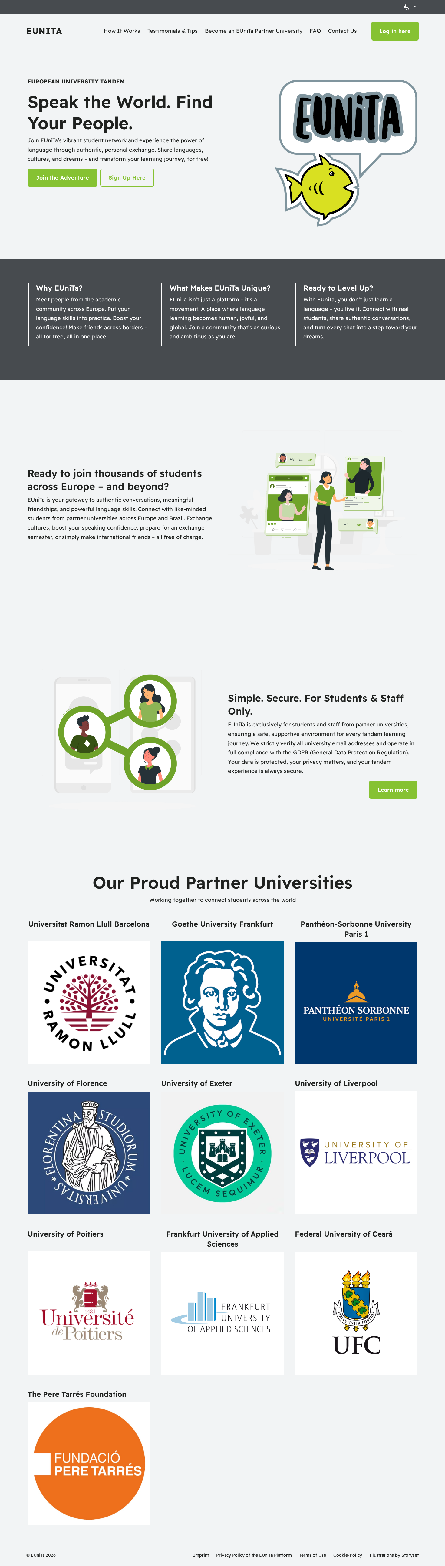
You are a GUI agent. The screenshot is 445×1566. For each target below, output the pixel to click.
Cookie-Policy (347, 1555)
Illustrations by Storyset (394, 1555)
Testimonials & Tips (172, 30)
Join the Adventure (62, 177)
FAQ (315, 30)
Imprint (201, 1555)
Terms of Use (312, 1555)
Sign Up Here (127, 177)
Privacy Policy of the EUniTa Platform (254, 1555)
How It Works (122, 30)
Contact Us (342, 30)
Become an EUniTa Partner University (253, 30)
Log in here (395, 31)
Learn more (393, 789)
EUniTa (44, 30)
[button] (409, 7)
